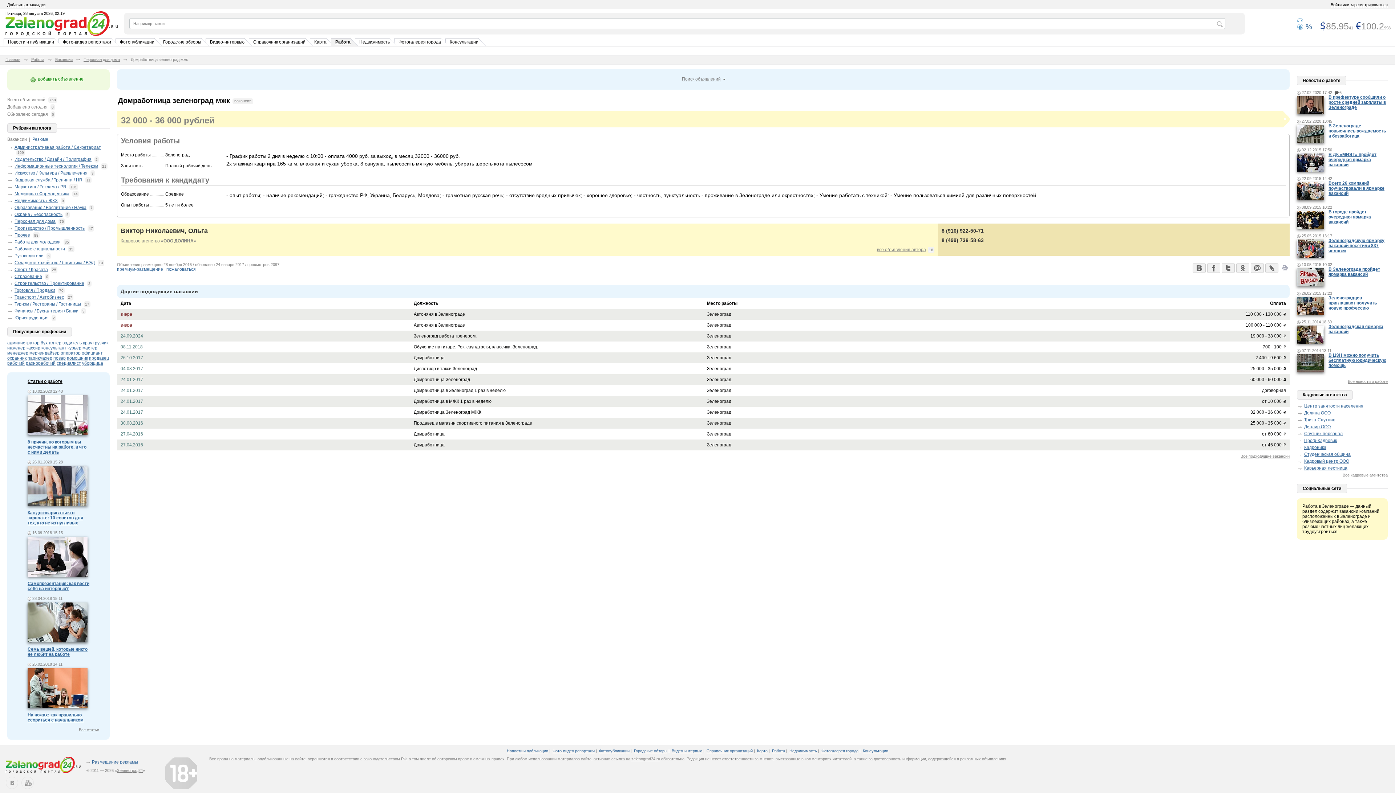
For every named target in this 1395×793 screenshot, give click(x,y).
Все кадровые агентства (1365, 475)
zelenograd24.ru (645, 759)
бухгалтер (51, 343)
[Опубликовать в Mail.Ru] (1257, 267)
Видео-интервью (227, 42)
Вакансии (64, 59)
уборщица (92, 363)
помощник (77, 358)
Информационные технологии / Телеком (56, 166)
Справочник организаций (279, 42)
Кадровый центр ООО (1326, 461)
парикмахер (40, 358)
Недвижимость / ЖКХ (36, 200)
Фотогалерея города (420, 42)
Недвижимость (374, 42)
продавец (99, 358)
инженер (16, 348)
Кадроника (1315, 447)
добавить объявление (61, 79)
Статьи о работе (45, 381)
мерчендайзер (44, 353)
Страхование (28, 276)
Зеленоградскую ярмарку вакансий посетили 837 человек (1356, 245)
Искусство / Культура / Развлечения (51, 173)
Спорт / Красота (31, 269)
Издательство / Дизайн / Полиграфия (53, 159)
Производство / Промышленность (50, 228)
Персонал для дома (102, 59)
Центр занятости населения (1333, 406)
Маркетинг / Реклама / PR (40, 186)
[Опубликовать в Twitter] (1228, 267)
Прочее (22, 235)
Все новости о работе (1368, 381)
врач (87, 343)
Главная (12, 59)
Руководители (29, 255)
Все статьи (89, 730)
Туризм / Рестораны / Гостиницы (48, 304)
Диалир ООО (1317, 426)
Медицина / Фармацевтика (42, 193)
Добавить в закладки (26, 5)
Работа (343, 42)
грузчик (100, 343)
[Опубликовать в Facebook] (1213, 267)
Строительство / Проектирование (49, 283)
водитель (72, 343)
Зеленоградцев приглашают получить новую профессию (1353, 303)
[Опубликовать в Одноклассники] (1242, 267)
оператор (71, 353)
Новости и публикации (31, 42)
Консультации (464, 42)
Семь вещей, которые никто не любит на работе (58, 652)
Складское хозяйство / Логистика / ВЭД (55, 262)
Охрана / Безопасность (38, 214)
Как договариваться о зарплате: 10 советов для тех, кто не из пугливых (55, 518)
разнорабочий (41, 363)
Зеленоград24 (130, 770)
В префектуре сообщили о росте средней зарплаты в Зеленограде (1357, 102)
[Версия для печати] (1285, 270)
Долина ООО (1317, 413)
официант (92, 353)
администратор (23, 343)
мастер (89, 348)
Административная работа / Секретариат (58, 147)
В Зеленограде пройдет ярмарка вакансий (1354, 272)
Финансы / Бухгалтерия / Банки (46, 311)
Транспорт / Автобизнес (39, 297)
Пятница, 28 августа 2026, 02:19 (35, 13)
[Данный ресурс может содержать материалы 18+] (181, 773)
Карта (320, 42)
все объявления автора (901, 249)
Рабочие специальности (40, 249)
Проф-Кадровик (1320, 440)
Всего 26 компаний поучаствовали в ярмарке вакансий (1356, 188)
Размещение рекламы (115, 762)
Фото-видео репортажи (87, 42)
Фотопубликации (137, 42)
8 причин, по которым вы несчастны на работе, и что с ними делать (57, 447)
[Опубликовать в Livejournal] (1271, 267)
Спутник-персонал (1323, 433)
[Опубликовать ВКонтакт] (1199, 267)
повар (59, 358)
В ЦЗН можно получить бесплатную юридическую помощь (1357, 360)
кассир (33, 348)
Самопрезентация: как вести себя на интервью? (58, 586)
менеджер (17, 353)
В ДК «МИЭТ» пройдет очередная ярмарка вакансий (1352, 159)
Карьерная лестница (1325, 468)
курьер (74, 348)
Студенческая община (1327, 454)
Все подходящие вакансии (1265, 456)
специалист (69, 363)
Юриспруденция (32, 317)
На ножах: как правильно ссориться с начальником (56, 717)
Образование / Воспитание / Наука (50, 207)
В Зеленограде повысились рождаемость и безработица (1357, 131)
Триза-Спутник (1319, 419)
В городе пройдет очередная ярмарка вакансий (1350, 217)
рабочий (16, 363)
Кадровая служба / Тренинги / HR (48, 180)
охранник (17, 358)
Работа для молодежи (38, 242)
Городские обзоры (182, 42)
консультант (53, 348)
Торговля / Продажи (35, 290)
